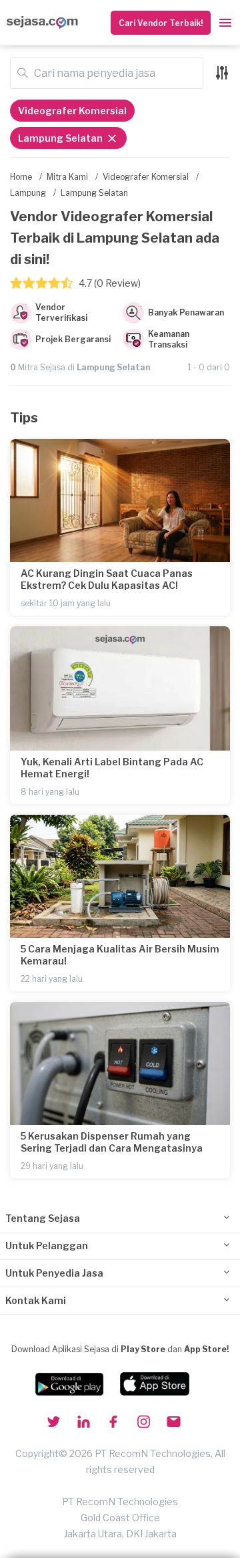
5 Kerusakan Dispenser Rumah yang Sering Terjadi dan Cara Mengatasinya (112, 1142)
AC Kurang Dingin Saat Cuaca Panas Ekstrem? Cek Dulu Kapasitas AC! (107, 579)
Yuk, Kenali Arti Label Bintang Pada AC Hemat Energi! (112, 767)
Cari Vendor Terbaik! (161, 23)
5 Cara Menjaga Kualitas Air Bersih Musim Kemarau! (120, 954)
